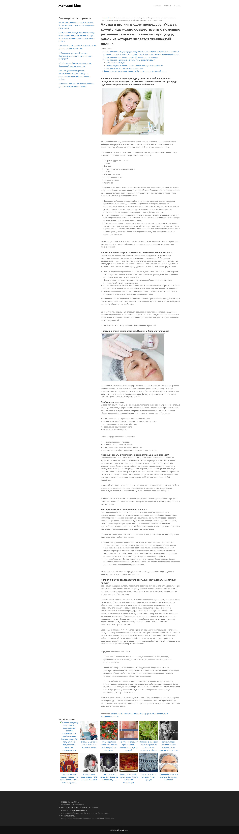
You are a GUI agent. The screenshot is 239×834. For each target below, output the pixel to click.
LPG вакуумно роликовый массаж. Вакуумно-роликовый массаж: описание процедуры (75, 56)
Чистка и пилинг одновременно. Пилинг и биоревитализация (129, 60)
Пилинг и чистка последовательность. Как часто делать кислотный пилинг (135, 71)
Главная (157, 5)
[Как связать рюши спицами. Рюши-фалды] (148, 771)
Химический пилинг (160, 714)
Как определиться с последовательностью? (125, 68)
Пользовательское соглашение (84, 807)
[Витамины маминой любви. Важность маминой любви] (89, 739)
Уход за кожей (117, 714)
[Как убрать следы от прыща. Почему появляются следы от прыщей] (129, 739)
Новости (167, 5)
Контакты (65, 807)
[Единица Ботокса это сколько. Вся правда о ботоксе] (168, 771)
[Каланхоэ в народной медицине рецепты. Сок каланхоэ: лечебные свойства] (148, 739)
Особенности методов (115, 62)
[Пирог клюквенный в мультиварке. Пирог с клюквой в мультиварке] (129, 771)
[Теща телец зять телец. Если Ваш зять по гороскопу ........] (109, 771)
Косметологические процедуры (137, 714)
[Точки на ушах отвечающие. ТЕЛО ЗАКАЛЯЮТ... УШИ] (89, 771)
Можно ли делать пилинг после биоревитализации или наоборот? (134, 65)
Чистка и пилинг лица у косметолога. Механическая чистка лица (130, 57)
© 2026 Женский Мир (70, 802)
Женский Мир (70, 5)
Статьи (177, 5)
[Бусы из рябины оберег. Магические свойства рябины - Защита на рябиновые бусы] (109, 739)
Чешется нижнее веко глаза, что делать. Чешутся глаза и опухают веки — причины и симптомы (76, 25)
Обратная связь (68, 816)
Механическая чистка (110, 716)
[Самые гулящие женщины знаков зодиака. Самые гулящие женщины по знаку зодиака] (168, 739)
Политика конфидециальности (74, 810)
